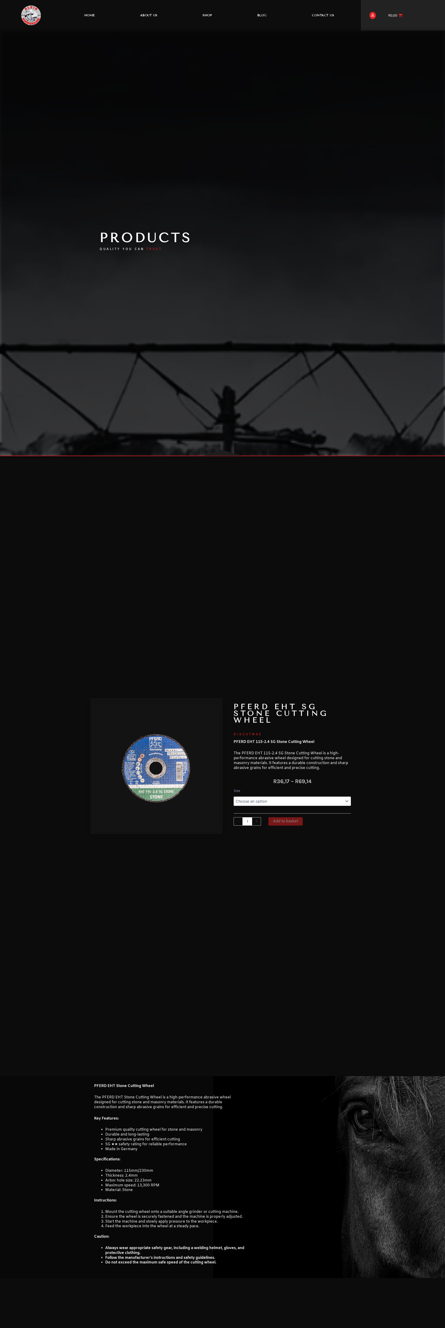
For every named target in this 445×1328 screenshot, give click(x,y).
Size (237, 791)
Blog (262, 15)
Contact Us (323, 15)
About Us (148, 15)
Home (89, 15)
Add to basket (285, 821)
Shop (207, 15)
